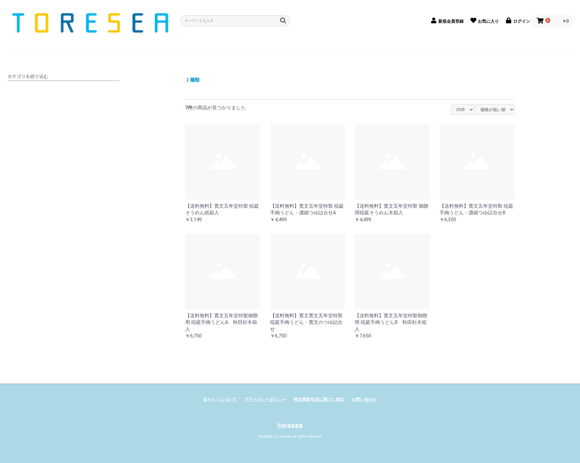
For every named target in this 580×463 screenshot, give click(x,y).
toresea (290, 425)
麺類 (195, 80)
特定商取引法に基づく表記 (319, 399)
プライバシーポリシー (265, 399)
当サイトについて (220, 399)
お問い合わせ (364, 399)
